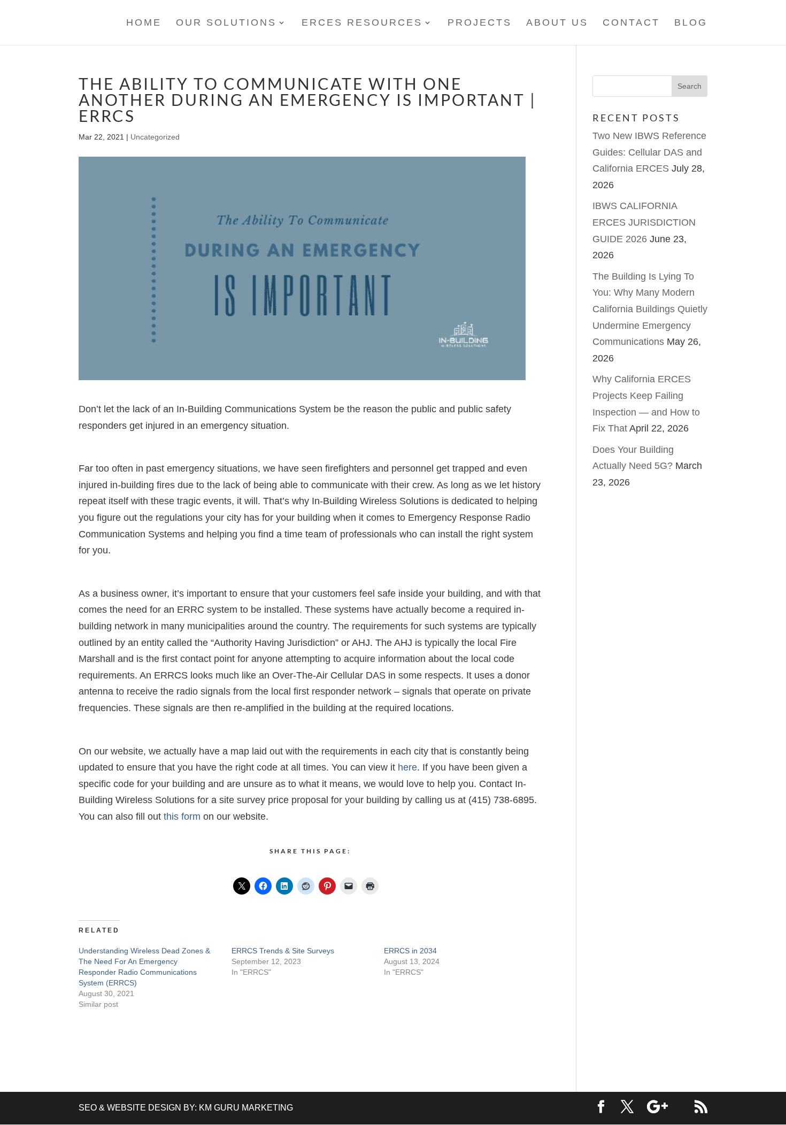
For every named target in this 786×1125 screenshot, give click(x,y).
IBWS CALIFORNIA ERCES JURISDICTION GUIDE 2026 (644, 222)
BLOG (690, 23)
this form (182, 816)
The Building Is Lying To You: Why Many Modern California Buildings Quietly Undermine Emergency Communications (649, 309)
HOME (143, 23)
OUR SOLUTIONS (226, 23)
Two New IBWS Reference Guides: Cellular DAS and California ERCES (649, 152)
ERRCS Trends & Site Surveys (283, 950)
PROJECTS (480, 23)
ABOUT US (557, 23)
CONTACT (631, 23)
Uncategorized (155, 137)
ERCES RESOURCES (362, 23)
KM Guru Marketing (246, 1107)
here (407, 767)
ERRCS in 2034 (410, 950)
